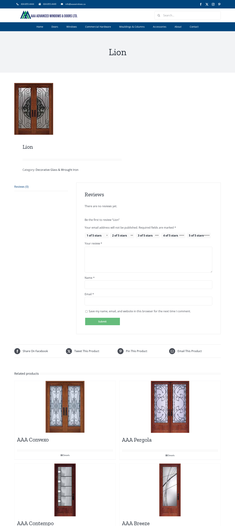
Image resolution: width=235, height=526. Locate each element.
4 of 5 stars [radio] (170, 235)
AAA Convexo (33, 439)
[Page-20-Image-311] (63, 109)
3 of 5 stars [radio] (145, 235)
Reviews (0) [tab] (21, 187)
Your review (93, 243)
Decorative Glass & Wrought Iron (57, 170)
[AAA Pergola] (170, 407)
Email (89, 294)
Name (90, 278)
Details (66, 455)
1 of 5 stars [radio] (94, 235)
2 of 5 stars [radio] (119, 235)
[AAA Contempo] (65, 490)
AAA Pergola (137, 439)
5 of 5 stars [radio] (196, 235)
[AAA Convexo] (65, 407)
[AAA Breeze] (170, 490)
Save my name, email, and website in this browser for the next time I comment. (140, 311)
